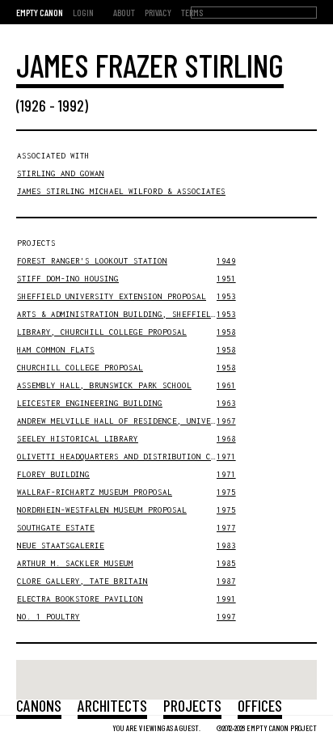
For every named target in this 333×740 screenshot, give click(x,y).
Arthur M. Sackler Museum (75, 563)
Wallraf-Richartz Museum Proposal (94, 492)
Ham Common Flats (56, 349)
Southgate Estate (56, 527)
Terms (192, 12)
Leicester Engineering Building (89, 403)
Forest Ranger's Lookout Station (92, 260)
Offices (260, 705)
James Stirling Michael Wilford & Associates (121, 191)
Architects (112, 705)
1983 (226, 545)
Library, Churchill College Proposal (102, 332)
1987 (226, 581)
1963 (226, 403)
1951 (226, 278)
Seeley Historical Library (77, 438)
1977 (226, 527)
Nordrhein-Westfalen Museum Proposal (102, 509)
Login (83, 12)
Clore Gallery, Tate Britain (82, 581)
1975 (226, 492)
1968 (226, 438)
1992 (71, 105)
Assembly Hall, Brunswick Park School (104, 385)
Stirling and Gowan (60, 173)
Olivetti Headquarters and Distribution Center (126, 456)
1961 (226, 385)
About (124, 12)
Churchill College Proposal (80, 367)
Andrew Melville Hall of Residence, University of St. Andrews (162, 421)
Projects (192, 705)
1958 (226, 332)
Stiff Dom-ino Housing (68, 278)
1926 (33, 105)
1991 (226, 598)
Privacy (158, 12)
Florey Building (53, 474)
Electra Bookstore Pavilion (80, 598)
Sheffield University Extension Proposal (111, 296)
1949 (226, 260)
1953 (226, 296)
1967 (226, 421)
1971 (226, 456)
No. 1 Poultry (48, 616)
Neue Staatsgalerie (60, 545)
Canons (38, 705)
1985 (226, 563)
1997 (226, 616)
